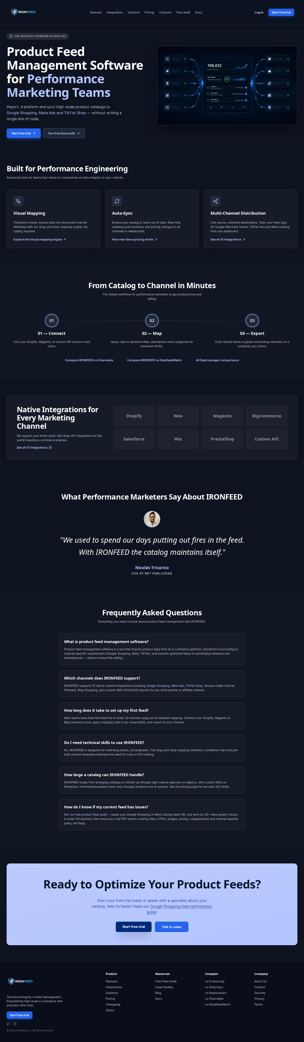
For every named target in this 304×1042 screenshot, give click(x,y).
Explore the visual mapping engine (37, 239)
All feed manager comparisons (217, 360)
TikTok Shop (75, 113)
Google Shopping (22, 113)
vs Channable (214, 998)
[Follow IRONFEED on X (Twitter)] (8, 1023)
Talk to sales (172, 927)
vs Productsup (215, 981)
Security (260, 993)
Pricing (149, 12)
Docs (198, 12)
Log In (259, 12)
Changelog (113, 1004)
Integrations (115, 12)
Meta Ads (47, 113)
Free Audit (183, 12)
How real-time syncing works (133, 239)
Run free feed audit (61, 133)
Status (110, 1010)
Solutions (134, 12)
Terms (258, 1004)
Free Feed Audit (166, 981)
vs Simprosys (214, 987)
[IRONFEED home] (24, 12)
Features (96, 12)
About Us (260, 981)
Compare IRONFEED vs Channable (89, 360)
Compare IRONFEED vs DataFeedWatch (154, 360)
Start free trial (281, 12)
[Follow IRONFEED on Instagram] (15, 1023)
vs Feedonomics (216, 993)
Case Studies (164, 987)
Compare (165, 12)
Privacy (259, 998)
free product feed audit (91, 814)
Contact (259, 987)
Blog (158, 993)
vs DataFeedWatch (217, 1004)
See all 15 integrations (226, 239)
